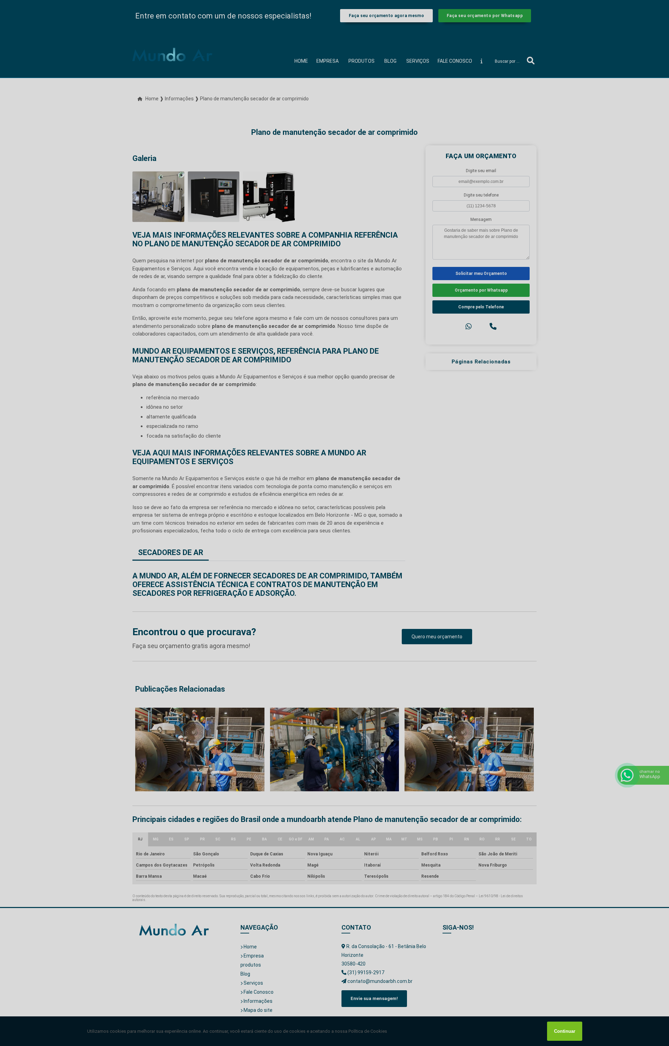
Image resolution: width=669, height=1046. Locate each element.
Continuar (564, 1031)
